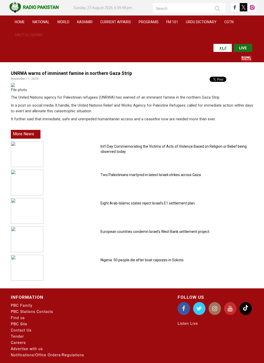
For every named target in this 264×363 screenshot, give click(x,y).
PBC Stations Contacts (32, 311)
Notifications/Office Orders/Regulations (47, 354)
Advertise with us (27, 348)
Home (20, 22)
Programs (149, 22)
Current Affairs (115, 22)
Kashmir (85, 22)
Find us (18, 317)
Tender (17, 336)
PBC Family (21, 305)
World (63, 22)
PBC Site (19, 323)
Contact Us (21, 330)
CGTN (229, 22)
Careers (18, 342)
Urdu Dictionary (201, 22)
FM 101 (172, 22)
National (41, 22)
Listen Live (188, 323)
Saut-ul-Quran (29, 35)
